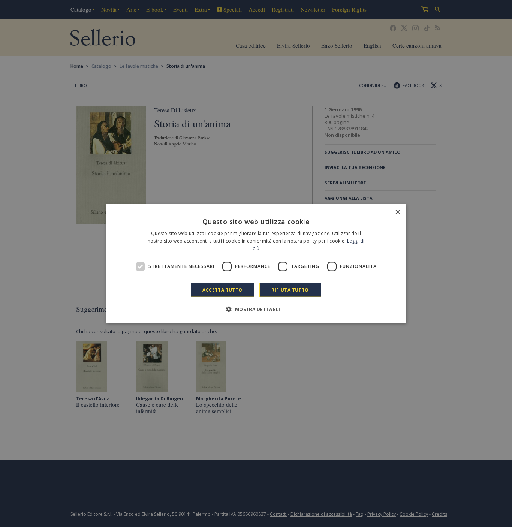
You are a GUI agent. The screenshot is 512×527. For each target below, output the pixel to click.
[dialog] (256, 263)
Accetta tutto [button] (222, 289)
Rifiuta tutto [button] (289, 289)
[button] (256, 308)
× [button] (397, 212)
